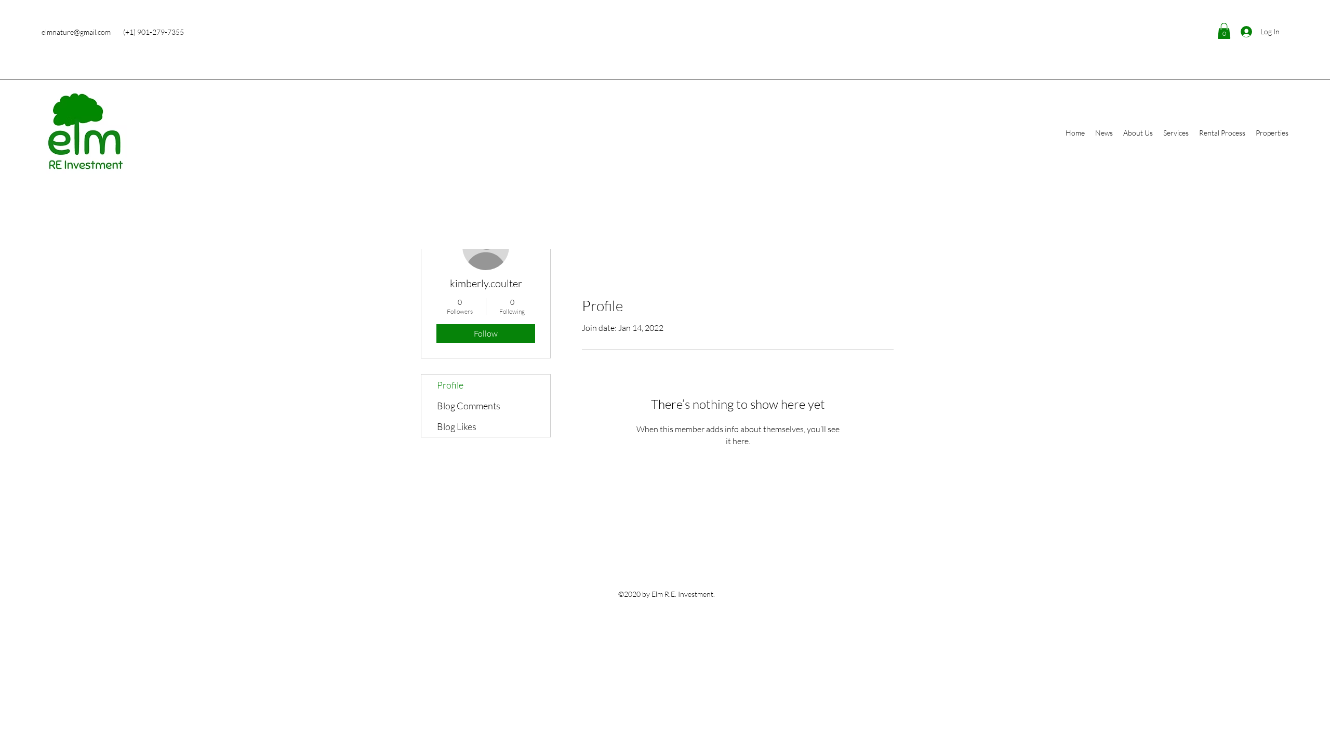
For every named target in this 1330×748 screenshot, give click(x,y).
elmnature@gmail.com (76, 32)
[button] (1224, 31)
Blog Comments (468, 405)
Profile (450, 385)
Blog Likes (456, 426)
